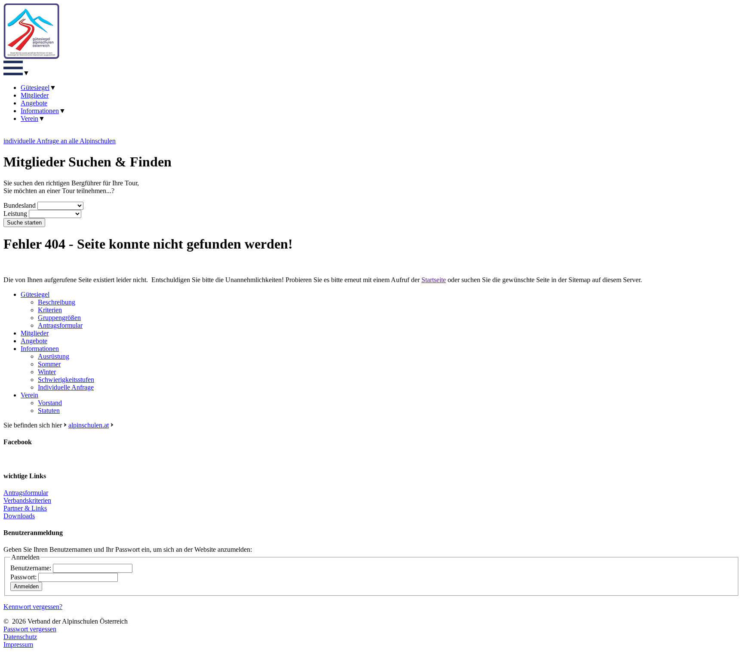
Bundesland (19, 205)
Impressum (18, 644)
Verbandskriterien (27, 500)
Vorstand (50, 402)
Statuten (49, 410)
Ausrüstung (53, 356)
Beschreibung (56, 302)
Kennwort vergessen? (32, 606)
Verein (29, 118)
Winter (47, 371)
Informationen (40, 110)
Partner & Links (25, 508)
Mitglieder (35, 95)
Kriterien (50, 310)
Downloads (19, 516)
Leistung (15, 213)
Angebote (34, 103)
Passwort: (23, 577)
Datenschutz (20, 636)
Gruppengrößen (59, 317)
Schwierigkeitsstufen (66, 379)
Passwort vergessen (29, 629)
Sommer (49, 364)
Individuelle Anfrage (66, 387)
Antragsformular (60, 325)
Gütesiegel (35, 87)
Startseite (433, 279)
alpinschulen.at (88, 425)
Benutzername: (30, 568)
